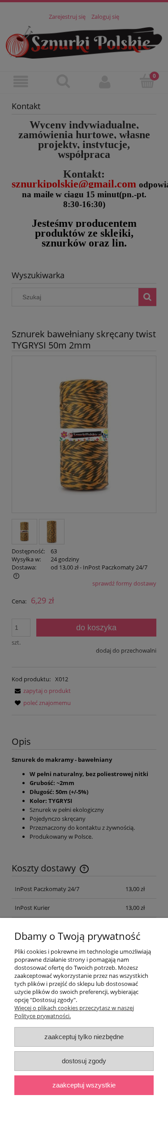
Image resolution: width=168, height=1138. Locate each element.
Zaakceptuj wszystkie (84, 1085)
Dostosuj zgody (84, 1061)
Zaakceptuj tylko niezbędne (84, 1036)
